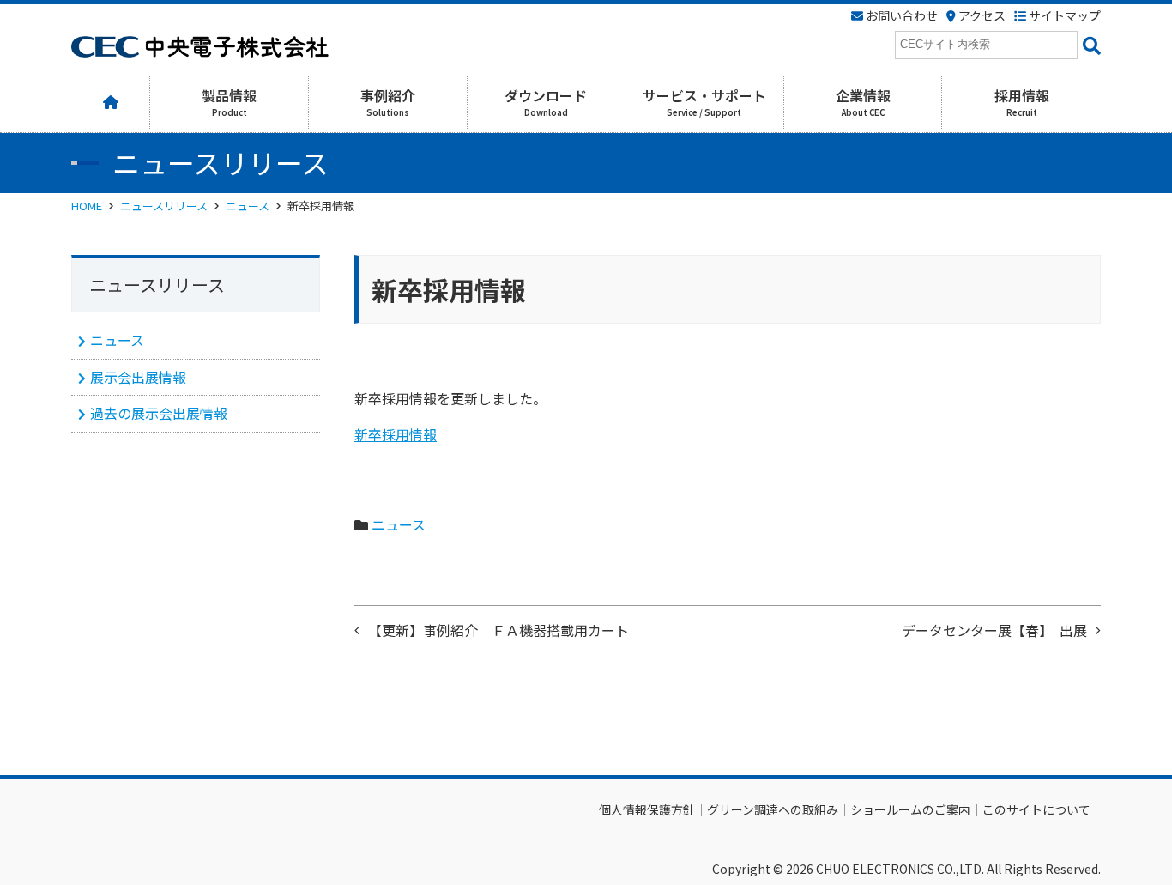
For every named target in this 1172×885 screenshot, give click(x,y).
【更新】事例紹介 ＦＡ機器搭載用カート (498, 630)
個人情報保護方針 (647, 809)
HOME (86, 205)
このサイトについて (1036, 809)
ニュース (247, 205)
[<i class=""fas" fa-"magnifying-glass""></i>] (1089, 45)
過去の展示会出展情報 (158, 413)
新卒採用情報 (395, 434)
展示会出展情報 (138, 377)
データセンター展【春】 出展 (994, 630)
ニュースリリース (164, 205)
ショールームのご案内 (910, 809)
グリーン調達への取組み (772, 809)
